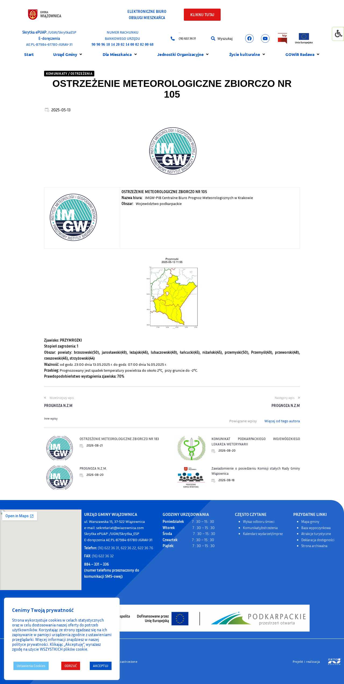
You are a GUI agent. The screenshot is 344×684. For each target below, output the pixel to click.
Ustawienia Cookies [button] (31, 666)
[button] (214, 38)
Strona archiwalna (314, 546)
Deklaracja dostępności (317, 540)
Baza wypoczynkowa (316, 528)
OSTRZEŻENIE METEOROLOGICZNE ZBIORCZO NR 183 (119, 439)
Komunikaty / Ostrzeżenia (69, 73)
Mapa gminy (310, 521)
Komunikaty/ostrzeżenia (260, 528)
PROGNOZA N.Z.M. (93, 468)
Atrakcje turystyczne (316, 533)
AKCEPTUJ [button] (100, 666)
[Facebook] (249, 38)
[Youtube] (265, 38)
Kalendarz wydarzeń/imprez (263, 533)
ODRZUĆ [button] (70, 666)
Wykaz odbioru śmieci (258, 521)
